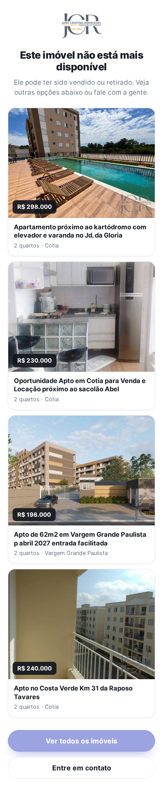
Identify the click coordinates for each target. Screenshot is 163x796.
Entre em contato (81, 767)
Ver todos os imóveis (81, 741)
